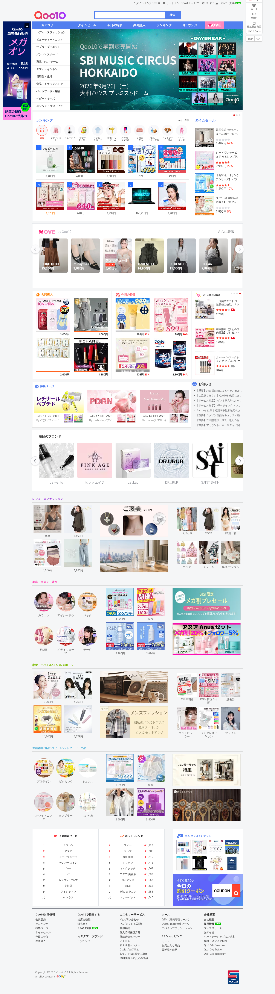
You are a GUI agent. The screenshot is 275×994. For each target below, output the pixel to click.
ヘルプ (195, 3)
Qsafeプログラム (129, 949)
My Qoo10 (153, 3)
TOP (250, 39)
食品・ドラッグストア (49, 83)
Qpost (184, 3)
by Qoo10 (64, 232)
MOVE (47, 232)
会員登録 (40, 919)
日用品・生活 (44, 76)
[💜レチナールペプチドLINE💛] (59, 401)
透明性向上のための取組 (134, 958)
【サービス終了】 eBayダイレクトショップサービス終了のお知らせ (219, 405)
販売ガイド (84, 923)
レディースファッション (51, 32)
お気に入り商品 (171, 945)
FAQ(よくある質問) (131, 923)
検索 (172, 15)
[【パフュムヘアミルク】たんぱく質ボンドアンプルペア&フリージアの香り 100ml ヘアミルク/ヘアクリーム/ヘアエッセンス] (133, 315)
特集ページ (47, 386)
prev (35, 249)
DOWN (258, 38)
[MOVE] (214, 25)
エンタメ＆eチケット (198, 836)
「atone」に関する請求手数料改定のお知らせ (219, 410)
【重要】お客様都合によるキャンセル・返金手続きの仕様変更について (219, 390)
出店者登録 (84, 919)
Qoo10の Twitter (213, 949)
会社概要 (209, 919)
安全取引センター (130, 945)
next (239, 249)
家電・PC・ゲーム (47, 61)
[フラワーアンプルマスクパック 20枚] (53, 315)
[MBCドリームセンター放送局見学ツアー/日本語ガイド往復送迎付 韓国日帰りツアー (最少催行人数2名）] (232, 847)
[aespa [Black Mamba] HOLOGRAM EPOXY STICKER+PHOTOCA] (199, 847)
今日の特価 (128, 294)
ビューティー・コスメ (49, 39)
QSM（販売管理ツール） (176, 919)
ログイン (138, 3)
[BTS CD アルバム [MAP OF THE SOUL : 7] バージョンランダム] (216, 847)
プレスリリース (213, 928)
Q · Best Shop (211, 295)
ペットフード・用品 (48, 91)
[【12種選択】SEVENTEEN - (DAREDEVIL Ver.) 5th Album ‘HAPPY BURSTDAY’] (199, 863)
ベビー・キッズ (45, 98)
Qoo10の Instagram (215, 953)
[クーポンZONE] (208, 890)
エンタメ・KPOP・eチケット (53, 105)
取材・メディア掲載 (215, 941)
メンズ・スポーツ (47, 54)
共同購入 (47, 294)
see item (190, 510)
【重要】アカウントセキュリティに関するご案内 (219, 425)
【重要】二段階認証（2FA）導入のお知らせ (219, 420)
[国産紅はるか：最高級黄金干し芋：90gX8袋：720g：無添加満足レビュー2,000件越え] (53, 347)
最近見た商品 (169, 949)
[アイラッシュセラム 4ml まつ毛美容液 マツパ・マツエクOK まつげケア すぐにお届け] (171, 315)
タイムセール (205, 120)
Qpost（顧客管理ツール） (177, 923)
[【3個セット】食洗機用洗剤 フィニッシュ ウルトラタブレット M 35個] (171, 355)
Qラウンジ (84, 941)
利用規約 (125, 928)
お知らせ (205, 384)
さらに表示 (183, 120)
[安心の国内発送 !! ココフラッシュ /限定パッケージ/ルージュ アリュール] (91, 355)
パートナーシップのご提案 (219, 936)
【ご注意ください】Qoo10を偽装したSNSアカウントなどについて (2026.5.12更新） (219, 395)
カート (170, 3)
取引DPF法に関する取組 (134, 953)
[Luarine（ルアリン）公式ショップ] (164, 401)
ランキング (44, 120)
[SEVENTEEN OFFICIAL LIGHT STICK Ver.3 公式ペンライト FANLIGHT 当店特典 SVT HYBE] (183, 863)
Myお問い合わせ (129, 919)
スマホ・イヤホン (47, 69)
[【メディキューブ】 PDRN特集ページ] (111, 401)
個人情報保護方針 (130, 932)
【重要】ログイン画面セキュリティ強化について (219, 415)
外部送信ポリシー (130, 936)
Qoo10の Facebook (214, 945)
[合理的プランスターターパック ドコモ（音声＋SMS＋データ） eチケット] (232, 863)
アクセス (125, 941)
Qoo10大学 (228, 3)
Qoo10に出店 (210, 3)
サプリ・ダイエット (48, 46)
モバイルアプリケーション (177, 928)
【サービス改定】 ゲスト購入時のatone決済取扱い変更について (219, 400)
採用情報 (209, 923)
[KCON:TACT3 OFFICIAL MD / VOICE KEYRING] (183, 847)
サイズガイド (254, 31)
